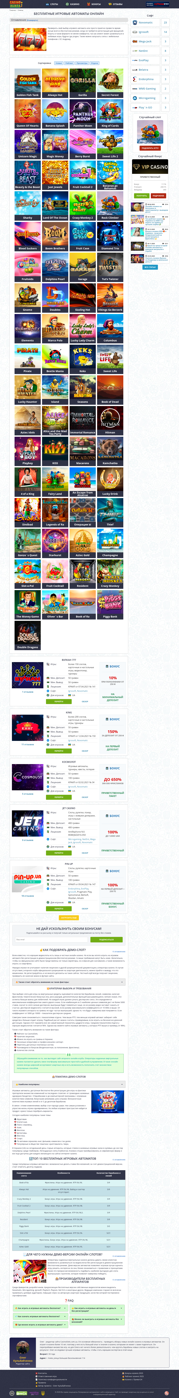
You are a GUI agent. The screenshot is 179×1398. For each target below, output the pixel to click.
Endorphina (74, 888)
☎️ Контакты (41, 1373)
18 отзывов (27, 895)
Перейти (59, 702)
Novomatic (82, 690)
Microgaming (74, 839)
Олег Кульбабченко (22, 1359)
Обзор (85, 701)
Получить (142, 196)
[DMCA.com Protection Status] (21, 1393)
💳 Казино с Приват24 (132, 1379)
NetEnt (85, 839)
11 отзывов (27, 744)
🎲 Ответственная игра (46, 1376)
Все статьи (150, 267)
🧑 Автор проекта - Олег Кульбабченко (53, 1385)
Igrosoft (72, 690)
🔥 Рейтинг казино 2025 (133, 1376)
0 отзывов (27, 840)
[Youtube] (167, 1393)
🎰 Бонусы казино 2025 (132, 1373)
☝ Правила (40, 1382)
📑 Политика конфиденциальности (51, 1379)
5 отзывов (27, 793)
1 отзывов (27, 691)
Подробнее (158, 195)
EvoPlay (84, 888)
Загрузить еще (69, 918)
